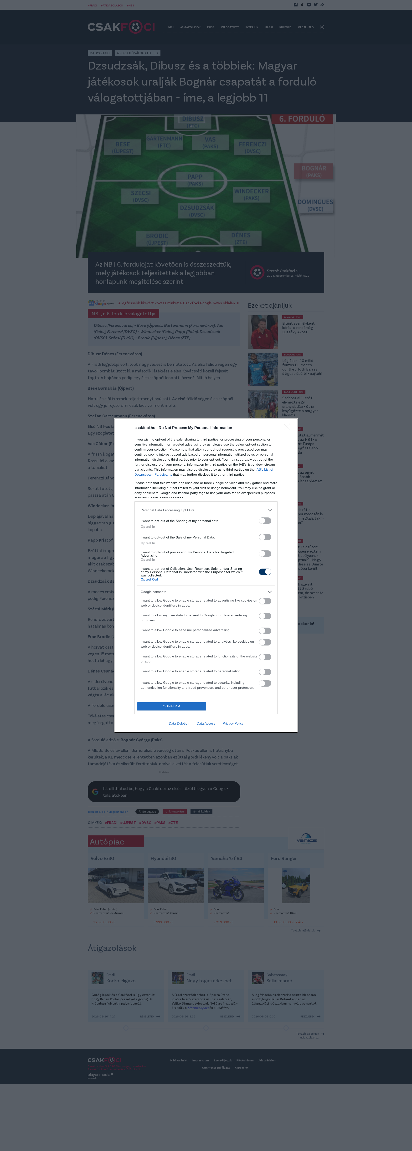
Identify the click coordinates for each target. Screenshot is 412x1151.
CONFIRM (171, 706)
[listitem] (206, 510)
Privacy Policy (233, 723)
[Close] (288, 428)
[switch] (265, 520)
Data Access (206, 723)
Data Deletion (179, 723)
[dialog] (206, 575)
